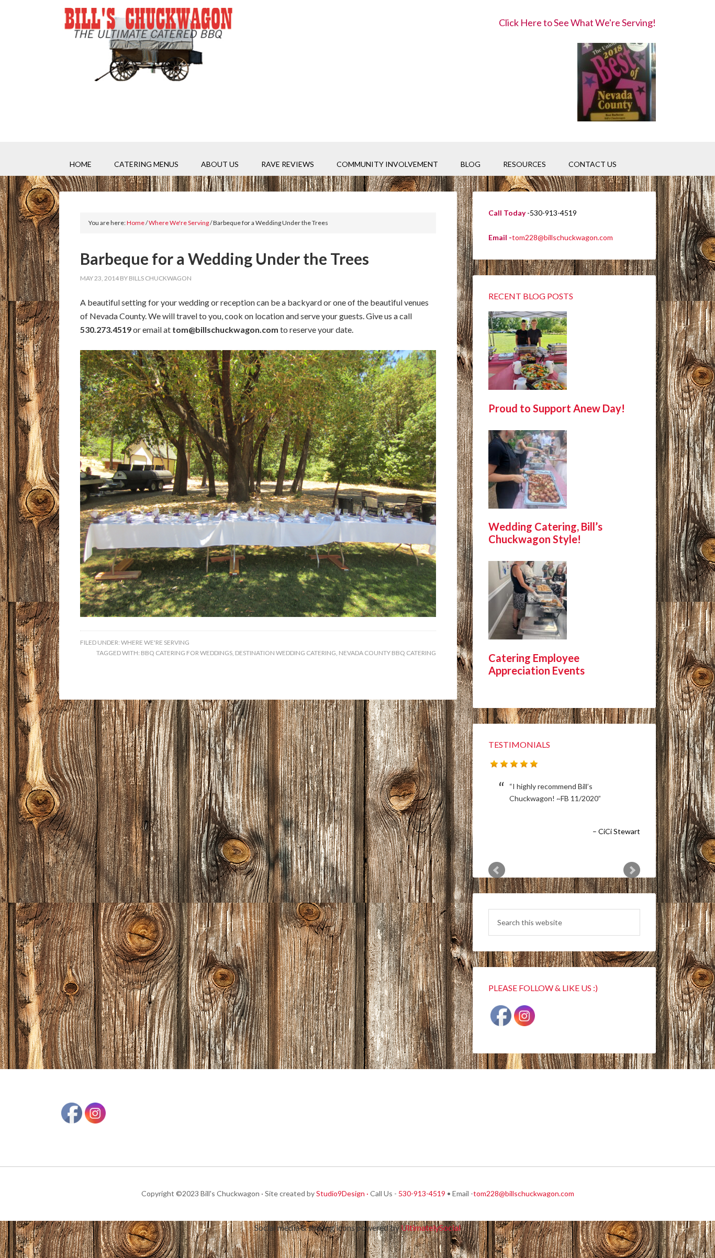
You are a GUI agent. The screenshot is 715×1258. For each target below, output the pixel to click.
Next (631, 870)
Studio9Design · (342, 1193)
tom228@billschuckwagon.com (562, 237)
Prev (496, 870)
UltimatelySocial (431, 1227)
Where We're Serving (155, 642)
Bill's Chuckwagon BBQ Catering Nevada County (148, 46)
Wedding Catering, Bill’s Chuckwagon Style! (545, 532)
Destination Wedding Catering (285, 653)
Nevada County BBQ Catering (387, 653)
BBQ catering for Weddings (186, 653)
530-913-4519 (421, 1193)
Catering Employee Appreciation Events (536, 664)
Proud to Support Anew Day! (556, 408)
